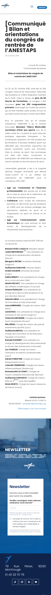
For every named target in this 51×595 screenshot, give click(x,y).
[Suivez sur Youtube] (36, 582)
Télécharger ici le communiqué (32, 408)
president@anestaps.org (34, 403)
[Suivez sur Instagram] (22, 582)
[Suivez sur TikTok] (15, 582)
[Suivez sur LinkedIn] (29, 582)
